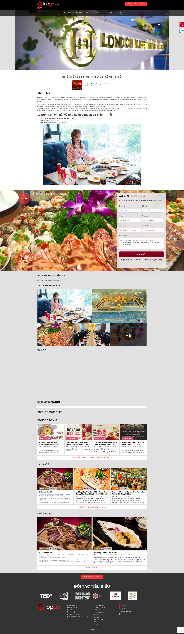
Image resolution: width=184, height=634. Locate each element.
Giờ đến (144, 206)
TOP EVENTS (98, 615)
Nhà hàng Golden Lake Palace (105, 553)
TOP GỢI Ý (79, 488)
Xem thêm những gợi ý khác (91, 507)
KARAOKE (97, 610)
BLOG (96, 624)
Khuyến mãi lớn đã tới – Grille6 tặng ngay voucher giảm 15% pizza (48, 444)
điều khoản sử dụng (148, 260)
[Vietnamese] (38, 7)
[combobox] (57, 4)
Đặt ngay (53, 488)
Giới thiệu (67, 13)
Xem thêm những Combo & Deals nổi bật (91, 457)
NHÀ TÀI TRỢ (98, 619)
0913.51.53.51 (138, 196)
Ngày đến (122, 206)
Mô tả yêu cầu (123, 236)
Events (97, 13)
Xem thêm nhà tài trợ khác (91, 568)
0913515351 (89, 86)
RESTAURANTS (44, 488)
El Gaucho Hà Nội (45, 492)
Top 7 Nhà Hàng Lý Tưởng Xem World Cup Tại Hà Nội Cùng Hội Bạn (128, 493)
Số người (122, 216)
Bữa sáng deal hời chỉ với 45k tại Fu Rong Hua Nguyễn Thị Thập (105, 444)
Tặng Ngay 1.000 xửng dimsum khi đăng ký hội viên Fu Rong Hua (78, 444)
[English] (41, 7)
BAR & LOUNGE (99, 605)
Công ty (123, 608)
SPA (95, 622)
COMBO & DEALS (44, 438)
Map (119, 13)
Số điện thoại (146, 226)
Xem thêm (143, 186)
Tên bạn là (122, 226)
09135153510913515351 (107, 449)
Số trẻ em (145, 216)
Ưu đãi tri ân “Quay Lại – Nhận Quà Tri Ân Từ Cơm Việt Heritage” (133, 444)
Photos (109, 13)
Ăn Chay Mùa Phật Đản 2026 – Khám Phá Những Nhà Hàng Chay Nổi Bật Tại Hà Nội (91, 493)
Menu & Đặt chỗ (82, 13)
